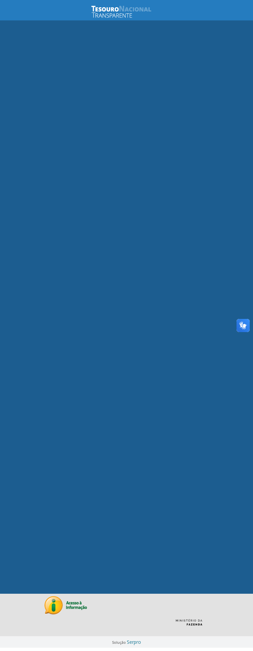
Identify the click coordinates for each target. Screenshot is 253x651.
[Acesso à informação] (65, 605)
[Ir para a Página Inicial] (126, 12)
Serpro (134, 642)
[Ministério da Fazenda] (189, 624)
